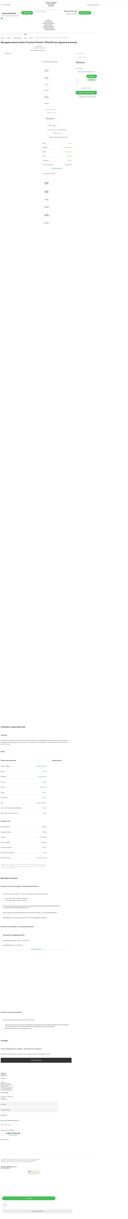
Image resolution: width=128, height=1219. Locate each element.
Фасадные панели (41, 766)
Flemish (70, 160)
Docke (70, 143)
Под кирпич (68, 151)
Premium (69, 156)
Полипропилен (67, 147)
